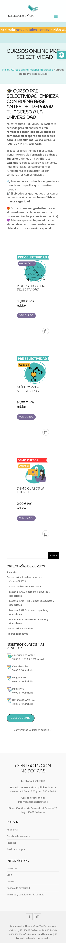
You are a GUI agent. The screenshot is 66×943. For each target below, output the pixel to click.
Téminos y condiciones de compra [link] (25, 894)
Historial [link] (11, 842)
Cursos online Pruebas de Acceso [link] (32, 70)
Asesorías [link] (12, 572)
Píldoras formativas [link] (17, 633)
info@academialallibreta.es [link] (33, 801)
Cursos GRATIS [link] (17, 581)
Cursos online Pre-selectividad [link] (25, 586)
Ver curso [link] (26, 315)
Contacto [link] (12, 881)
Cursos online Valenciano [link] (20, 628)
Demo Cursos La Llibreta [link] (30, 490)
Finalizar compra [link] (16, 849)
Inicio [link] (5, 70)
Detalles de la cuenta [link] (18, 836)
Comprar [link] (45, 331)
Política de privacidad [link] (18, 888)
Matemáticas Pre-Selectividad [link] (32, 288)
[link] (61, 55)
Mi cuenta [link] (12, 829)
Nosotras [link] (12, 868)
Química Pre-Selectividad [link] (28, 389)
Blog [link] (9, 874)
